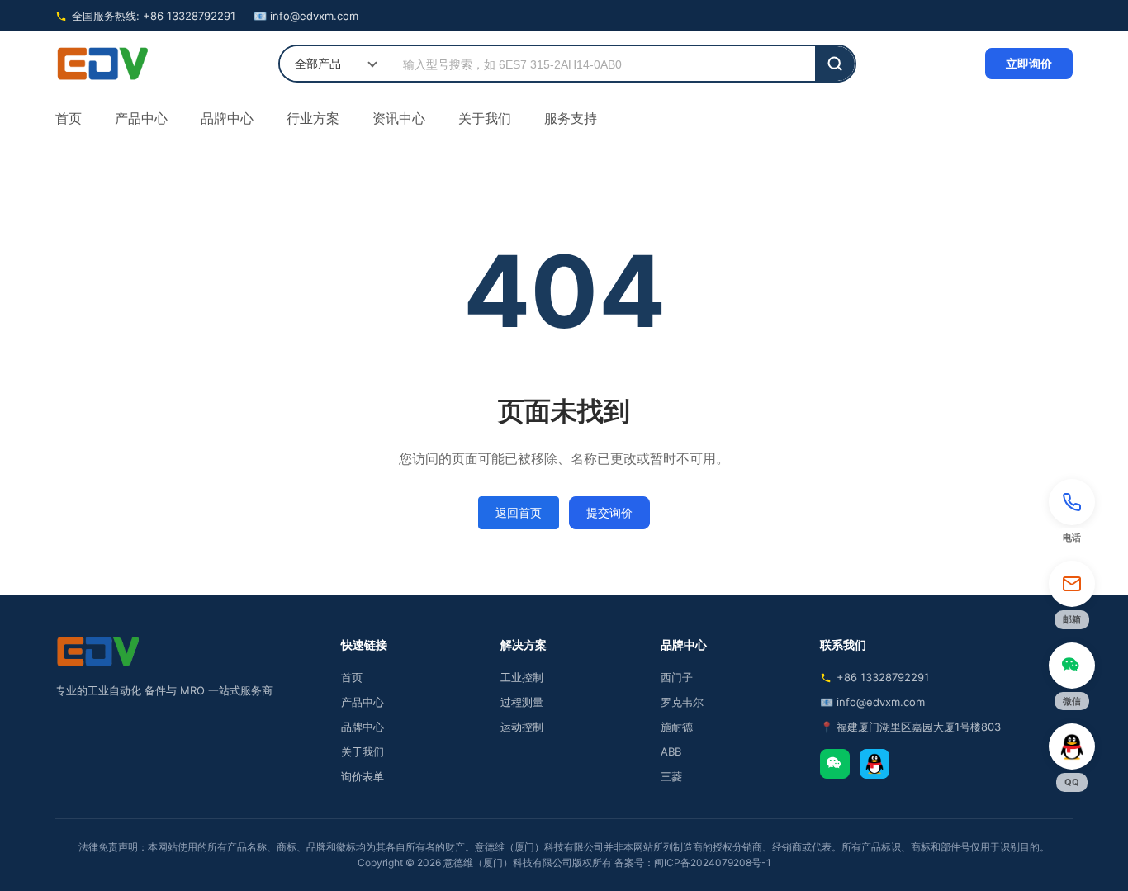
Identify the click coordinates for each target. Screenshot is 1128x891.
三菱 (671, 776)
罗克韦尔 (682, 702)
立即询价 (1029, 63)
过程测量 (521, 702)
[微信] (835, 764)
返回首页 (518, 512)
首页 (68, 118)
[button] (1072, 513)
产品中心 (141, 118)
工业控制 (521, 677)
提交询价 (609, 512)
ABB (671, 751)
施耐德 (677, 726)
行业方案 (313, 118)
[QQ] (874, 764)
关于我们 (484, 118)
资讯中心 (398, 118)
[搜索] (835, 63)
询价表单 (362, 776)
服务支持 (570, 118)
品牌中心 (227, 118)
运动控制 (521, 726)
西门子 (677, 677)
